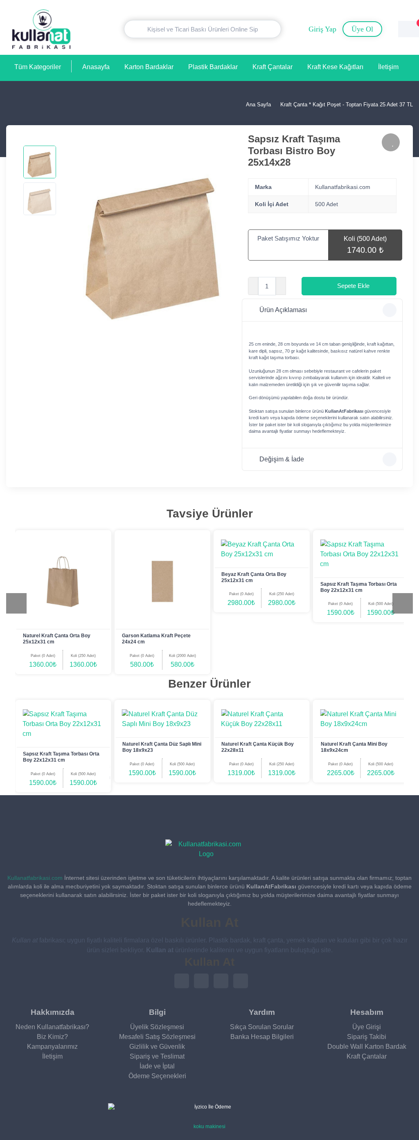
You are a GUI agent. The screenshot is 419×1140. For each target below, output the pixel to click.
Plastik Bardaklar (213, 66)
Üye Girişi (366, 1026)
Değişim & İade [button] (281, 459)
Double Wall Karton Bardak (366, 1046)
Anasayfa (96, 66)
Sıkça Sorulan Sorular (262, 1026)
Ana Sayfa (258, 104)
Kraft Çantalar (272, 66)
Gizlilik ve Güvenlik (157, 1046)
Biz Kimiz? (52, 1036)
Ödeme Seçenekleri (157, 1076)
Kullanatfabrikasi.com (35, 878)
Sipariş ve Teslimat (157, 1056)
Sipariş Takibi (366, 1036)
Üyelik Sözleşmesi (157, 1026)
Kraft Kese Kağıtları (335, 66)
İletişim (388, 66)
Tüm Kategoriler (37, 66)
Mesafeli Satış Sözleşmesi (157, 1036)
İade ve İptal (157, 1066)
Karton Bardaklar (148, 66)
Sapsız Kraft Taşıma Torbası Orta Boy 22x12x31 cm (358, 587)
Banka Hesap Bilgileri (262, 1036)
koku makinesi (209, 1126)
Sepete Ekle (353, 285)
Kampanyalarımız (52, 1046)
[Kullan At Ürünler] (206, 849)
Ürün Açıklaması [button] (283, 309)
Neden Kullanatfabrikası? (52, 1026)
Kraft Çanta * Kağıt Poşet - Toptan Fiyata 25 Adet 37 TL (346, 104)
